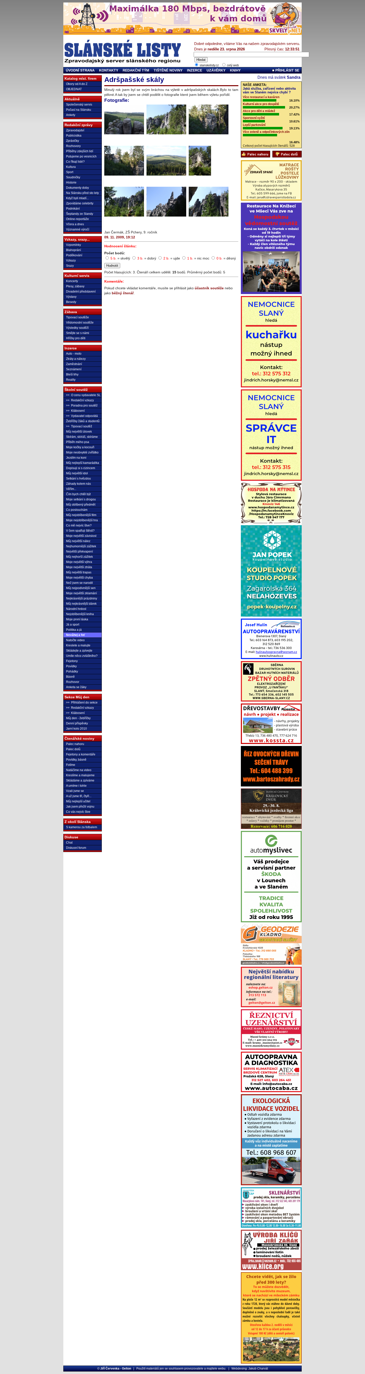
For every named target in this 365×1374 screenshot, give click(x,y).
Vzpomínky (73, 245)
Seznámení (73, 369)
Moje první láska (77, 619)
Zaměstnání (74, 364)
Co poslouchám (76, 510)
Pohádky (72, 671)
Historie (71, 182)
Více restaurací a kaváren (261, 97)
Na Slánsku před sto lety (82, 193)
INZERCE (194, 70)
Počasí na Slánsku (78, 109)
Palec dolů (73, 749)
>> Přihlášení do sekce (82, 702)
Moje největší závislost (81, 536)
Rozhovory (73, 146)
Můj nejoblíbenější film (81, 515)
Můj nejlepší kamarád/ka (82, 463)
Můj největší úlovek (79, 431)
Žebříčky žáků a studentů (83, 421)
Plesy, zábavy (75, 286)
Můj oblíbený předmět (80, 504)
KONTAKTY (108, 70)
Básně (70, 676)
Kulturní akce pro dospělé (261, 104)
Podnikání (73, 208)
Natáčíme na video (78, 770)
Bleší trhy (72, 374)
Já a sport (72, 624)
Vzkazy (71, 260)
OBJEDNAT (74, 89)
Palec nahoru (75, 744)
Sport (69, 172)
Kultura (71, 167)
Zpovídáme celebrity (79, 203)
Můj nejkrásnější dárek (81, 603)
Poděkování (74, 255)
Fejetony (72, 661)
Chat (69, 842)
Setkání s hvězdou (78, 478)
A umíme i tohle (76, 785)
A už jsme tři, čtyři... (78, 796)
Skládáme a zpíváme (80, 780)
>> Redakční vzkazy (80, 400)
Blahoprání (73, 250)
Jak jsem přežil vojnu (80, 806)
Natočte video (75, 640)
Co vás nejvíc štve (78, 812)
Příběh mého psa (77, 442)
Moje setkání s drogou (81, 499)
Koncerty (72, 281)
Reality (70, 379)
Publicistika (73, 135)
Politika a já (74, 629)
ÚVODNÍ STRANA (80, 70)
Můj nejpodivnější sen (81, 588)
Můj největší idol (77, 473)
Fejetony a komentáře (80, 754)
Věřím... (71, 489)
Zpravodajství (75, 130)
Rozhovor (72, 682)
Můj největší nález (78, 541)
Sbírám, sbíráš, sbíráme (82, 437)
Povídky (71, 666)
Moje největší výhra (79, 562)
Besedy (71, 302)
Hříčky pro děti (75, 338)
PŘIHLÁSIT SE (286, 70)
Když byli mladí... (77, 198)
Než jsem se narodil (79, 583)
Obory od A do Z (76, 84)
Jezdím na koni (76, 457)
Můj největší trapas (78, 572)
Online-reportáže (77, 219)
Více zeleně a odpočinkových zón (266, 132)
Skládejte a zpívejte (79, 650)
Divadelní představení (81, 291)
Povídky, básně (76, 759)
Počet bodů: (114, 253)
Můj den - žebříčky (78, 718)
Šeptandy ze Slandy (79, 214)
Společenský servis (79, 104)
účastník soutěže (209, 288)
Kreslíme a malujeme (80, 775)
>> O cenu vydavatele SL (83, 395)
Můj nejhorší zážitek (79, 556)
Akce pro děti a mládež (259, 111)
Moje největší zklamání (81, 593)
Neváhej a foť (75, 635)
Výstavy (71, 296)
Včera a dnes (75, 224)
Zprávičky (72, 141)
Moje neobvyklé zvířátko (82, 452)
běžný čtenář (123, 293)
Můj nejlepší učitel (78, 801)
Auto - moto (73, 353)
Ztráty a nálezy (76, 359)
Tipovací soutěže (77, 317)
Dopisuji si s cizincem (80, 468)
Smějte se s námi (77, 333)
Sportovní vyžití (254, 118)
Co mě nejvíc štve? (79, 525)
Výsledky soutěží (77, 328)
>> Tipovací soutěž (79, 426)
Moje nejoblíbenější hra (82, 520)
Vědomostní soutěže (80, 322)
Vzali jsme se (75, 791)
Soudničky (73, 177)
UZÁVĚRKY (216, 70)
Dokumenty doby (77, 187)
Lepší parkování (254, 125)
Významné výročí (77, 229)
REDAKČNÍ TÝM (136, 70)
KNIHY (235, 70)
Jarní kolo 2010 (76, 728)
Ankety (70, 115)
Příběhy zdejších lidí (79, 151)
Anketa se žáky (76, 687)
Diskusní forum (76, 848)
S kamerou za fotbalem (81, 827)
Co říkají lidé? (75, 161)
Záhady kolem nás (78, 483)
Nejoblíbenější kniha (80, 614)
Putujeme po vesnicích (81, 156)
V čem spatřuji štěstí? (80, 530)
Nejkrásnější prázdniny (81, 598)
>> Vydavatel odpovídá (82, 416)
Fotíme (70, 765)
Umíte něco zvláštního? (82, 656)
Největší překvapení (79, 551)
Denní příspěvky (77, 723)
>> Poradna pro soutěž (82, 405)
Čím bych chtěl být (78, 494)
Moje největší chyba (79, 577)
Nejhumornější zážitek (81, 546)
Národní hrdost (76, 609)
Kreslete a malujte (78, 645)
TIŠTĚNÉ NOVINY (168, 70)
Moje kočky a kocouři (80, 447)
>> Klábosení (75, 410)
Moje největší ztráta (79, 567)
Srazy (70, 265)
